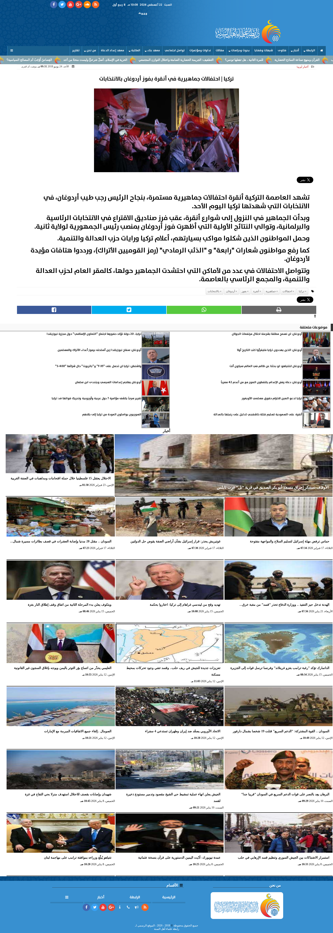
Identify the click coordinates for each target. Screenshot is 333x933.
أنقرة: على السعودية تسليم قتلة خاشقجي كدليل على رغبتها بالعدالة (257, 414)
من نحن (91, 50)
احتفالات (287, 291)
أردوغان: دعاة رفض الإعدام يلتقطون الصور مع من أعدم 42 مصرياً (261, 382)
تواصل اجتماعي (175, 50)
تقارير (76, 50)
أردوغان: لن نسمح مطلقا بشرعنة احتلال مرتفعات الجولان (267, 334)
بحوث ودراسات (240, 50)
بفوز (244, 291)
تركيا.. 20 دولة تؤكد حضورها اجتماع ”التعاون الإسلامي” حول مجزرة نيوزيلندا (94, 334)
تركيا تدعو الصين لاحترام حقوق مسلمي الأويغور (272, 398)
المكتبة (135, 50)
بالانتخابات (213, 291)
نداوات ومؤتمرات (200, 50)
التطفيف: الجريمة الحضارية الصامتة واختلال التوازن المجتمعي (220, 59)
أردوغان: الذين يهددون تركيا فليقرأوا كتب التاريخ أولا (269, 350)
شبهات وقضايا (263, 50)
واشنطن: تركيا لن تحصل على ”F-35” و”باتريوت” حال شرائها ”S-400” (98, 366)
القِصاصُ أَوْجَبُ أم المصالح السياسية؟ (73, 59)
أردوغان (230, 291)
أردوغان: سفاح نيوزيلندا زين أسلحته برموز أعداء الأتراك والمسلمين (99, 350)
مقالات (220, 50)
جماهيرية (271, 291)
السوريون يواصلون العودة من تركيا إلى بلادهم (111, 414)
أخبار (296, 50)
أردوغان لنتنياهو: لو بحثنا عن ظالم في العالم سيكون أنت (265, 366)
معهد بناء (153, 50)
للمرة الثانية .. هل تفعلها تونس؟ (288, 59)
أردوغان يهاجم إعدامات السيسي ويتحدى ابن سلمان (108, 382)
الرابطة (310, 50)
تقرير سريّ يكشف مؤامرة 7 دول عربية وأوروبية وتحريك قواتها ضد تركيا (96, 398)
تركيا (301, 291)
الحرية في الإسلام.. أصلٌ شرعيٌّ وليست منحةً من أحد (139, 59)
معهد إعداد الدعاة (112, 50)
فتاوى (282, 50)
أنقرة (256, 291)
